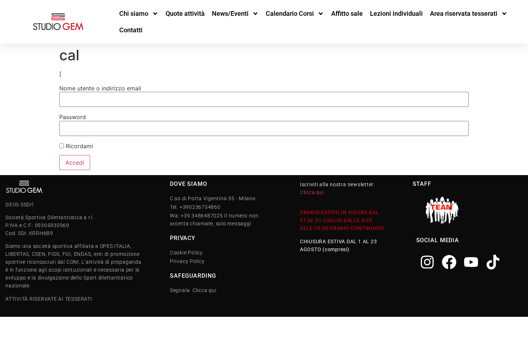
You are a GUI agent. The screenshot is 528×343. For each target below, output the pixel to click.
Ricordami (78, 146)
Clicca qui (312, 192)
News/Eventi (230, 13)
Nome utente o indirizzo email (100, 88)
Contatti (131, 30)
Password (72, 117)
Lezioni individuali (396, 13)
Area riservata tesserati (463, 13)
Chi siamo (133, 13)
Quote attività (185, 13)
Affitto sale (347, 13)
